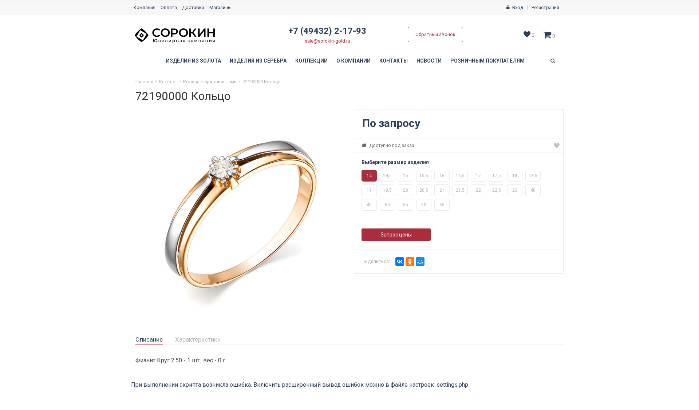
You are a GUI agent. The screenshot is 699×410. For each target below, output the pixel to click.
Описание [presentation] (149, 339)
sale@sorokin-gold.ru (327, 41)
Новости (429, 61)
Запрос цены (396, 235)
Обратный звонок (435, 34)
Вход (517, 7)
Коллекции (311, 61)
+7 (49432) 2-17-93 (327, 31)
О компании (353, 61)
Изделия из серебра (258, 61)
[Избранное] (557, 145)
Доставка (193, 7)
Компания (144, 7)
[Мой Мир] (420, 261)
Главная (144, 81)
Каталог (168, 81)
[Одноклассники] (410, 261)
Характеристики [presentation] (198, 339)
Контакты (393, 61)
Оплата (169, 7)
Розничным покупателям (487, 61)
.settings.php (451, 384)
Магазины (220, 7)
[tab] (149, 339)
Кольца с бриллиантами (210, 81)
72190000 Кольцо (261, 81)
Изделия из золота (193, 61)
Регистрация (545, 7)
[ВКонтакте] (399, 261)
